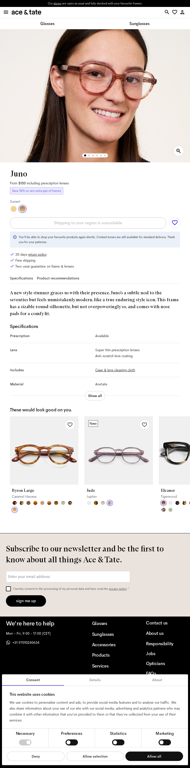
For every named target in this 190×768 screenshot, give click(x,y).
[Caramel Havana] (14, 509)
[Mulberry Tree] (177, 502)
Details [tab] (95, 680)
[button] (175, 12)
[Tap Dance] (163, 509)
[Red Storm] (49, 502)
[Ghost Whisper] (63, 502)
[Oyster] (102, 502)
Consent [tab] (33, 680)
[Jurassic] (28, 502)
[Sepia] (35, 502)
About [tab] (157, 680)
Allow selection (95, 756)
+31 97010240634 (25, 642)
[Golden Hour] (13, 208)
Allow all (154, 756)
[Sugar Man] (14, 502)
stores (57, 3)
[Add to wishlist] (174, 222)
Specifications (21, 278)
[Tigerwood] (163, 502)
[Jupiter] (109, 502)
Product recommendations (58, 278)
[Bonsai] (170, 509)
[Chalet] (56, 502)
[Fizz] (170, 502)
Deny (36, 756)
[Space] (21, 502)
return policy (37, 254)
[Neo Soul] (70, 502)
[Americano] (96, 502)
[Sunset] (22, 208)
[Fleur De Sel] (89, 502)
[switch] (72, 742)
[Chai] (42, 502)
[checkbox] (8, 588)
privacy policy (118, 589)
